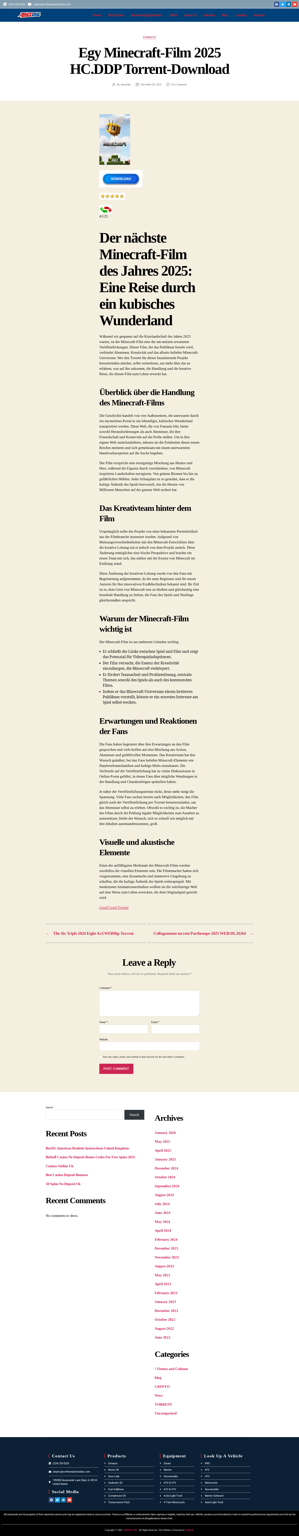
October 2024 (165, 1177)
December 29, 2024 (151, 84)
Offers (173, 15)
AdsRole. (189, 1530)
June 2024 (162, 1213)
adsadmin (126, 84)
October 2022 (165, 1319)
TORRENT (149, 37)
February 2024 (166, 1239)
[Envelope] (294, 4)
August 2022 (164, 1328)
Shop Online (116, 15)
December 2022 (166, 1311)
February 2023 (166, 1293)
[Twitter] (282, 4)
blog (158, 1378)
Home (97, 15)
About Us (190, 15)
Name (103, 1022)
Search (49, 1107)
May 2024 (162, 1222)
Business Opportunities (146, 15)
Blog (225, 15)
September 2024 (167, 1186)
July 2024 (162, 1204)
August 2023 (164, 1266)
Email (155, 1022)
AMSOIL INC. (130, 1530)
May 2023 (162, 1275)
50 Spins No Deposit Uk (63, 1184)
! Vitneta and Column (171, 1369)
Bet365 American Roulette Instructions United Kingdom (87, 1148)
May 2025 (162, 1141)
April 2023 (163, 1284)
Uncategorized (166, 1413)
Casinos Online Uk (59, 1166)
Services (209, 15)
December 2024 (166, 1168)
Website (103, 1039)
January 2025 (165, 1159)
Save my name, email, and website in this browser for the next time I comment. (144, 1056)
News (159, 1395)
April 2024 (163, 1230)
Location (241, 15)
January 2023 (165, 1302)
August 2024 (164, 1195)
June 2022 (162, 1337)
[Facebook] (276, 4)
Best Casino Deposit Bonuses (67, 1175)
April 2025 (163, 1150)
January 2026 (165, 1133)
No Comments (179, 84)
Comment (105, 987)
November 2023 (167, 1257)
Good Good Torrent (114, 907)
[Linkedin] (288, 4)
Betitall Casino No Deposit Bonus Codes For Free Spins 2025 (90, 1157)
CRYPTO (162, 1387)
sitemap (259, 15)
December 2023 (166, 1248)
